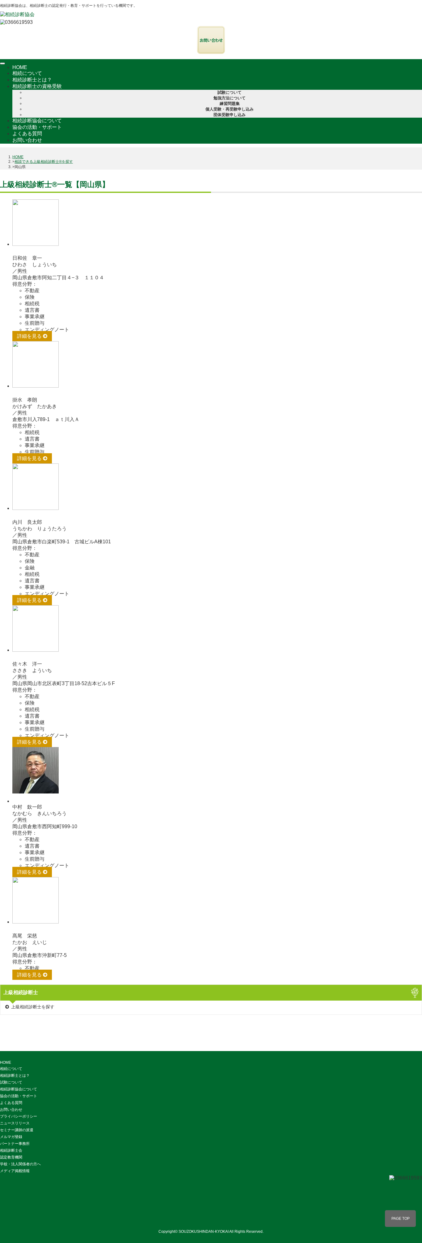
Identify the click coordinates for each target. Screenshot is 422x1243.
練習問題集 (230, 103)
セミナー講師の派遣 (16, 1130)
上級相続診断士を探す (32, 1006)
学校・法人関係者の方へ (20, 1164)
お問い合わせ (27, 140)
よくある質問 (27, 133)
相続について (27, 73)
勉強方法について (229, 98)
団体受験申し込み (229, 114)
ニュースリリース (15, 1123)
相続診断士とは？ (32, 79)
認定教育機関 (11, 1157)
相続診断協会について (37, 120)
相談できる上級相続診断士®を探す (44, 161)
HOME (19, 67)
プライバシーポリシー (18, 1116)
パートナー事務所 (15, 1143)
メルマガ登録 (11, 1137)
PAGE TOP (400, 1218)
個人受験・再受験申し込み (229, 109)
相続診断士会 (11, 1150)
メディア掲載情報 (15, 1171)
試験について (229, 92)
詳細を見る (30, 336)
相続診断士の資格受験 (37, 86)
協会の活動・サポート (37, 127)
